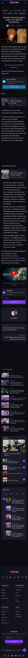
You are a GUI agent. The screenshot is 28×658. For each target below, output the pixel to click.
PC (11, 10)
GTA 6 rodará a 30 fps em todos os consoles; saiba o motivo (18, 510)
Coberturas (4, 617)
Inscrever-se (14, 302)
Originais (3, 592)
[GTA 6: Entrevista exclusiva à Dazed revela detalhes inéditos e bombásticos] (8, 516)
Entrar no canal (14, 86)
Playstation (17, 10)
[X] (8, 655)
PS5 (4, 13)
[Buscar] (25, 2)
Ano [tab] (22, 493)
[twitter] (2, 577)
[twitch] (22, 577)
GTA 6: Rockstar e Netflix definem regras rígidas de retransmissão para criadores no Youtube (18, 527)
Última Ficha (9, 650)
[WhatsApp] (4, 655)
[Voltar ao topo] (24, 650)
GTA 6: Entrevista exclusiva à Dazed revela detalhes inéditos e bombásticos (18, 518)
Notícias (3, 595)
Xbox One (22, 13)
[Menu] (2, 2)
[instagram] (6, 577)
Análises (3, 590)
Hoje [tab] (5, 493)
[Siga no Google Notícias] (19, 655)
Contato (18, 611)
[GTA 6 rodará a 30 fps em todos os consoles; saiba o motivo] (8, 508)
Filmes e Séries (5, 623)
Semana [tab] (11, 493)
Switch (10, 13)
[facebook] (18, 577)
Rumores (3, 620)
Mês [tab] (17, 493)
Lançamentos (4, 598)
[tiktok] (14, 577)
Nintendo (5, 10)
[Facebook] (12, 655)
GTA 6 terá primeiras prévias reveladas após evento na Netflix (18, 535)
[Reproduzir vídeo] (14, 273)
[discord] (26, 577)
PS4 (24, 10)
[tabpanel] (14, 517)
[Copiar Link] (23, 655)
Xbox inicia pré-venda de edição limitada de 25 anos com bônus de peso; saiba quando (18, 502)
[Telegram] (15, 655)
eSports (3, 614)
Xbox (15, 13)
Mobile (17, 601)
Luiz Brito (12, 25)
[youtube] (10, 577)
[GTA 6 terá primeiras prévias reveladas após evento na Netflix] (8, 533)
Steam (16, 258)
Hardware (3, 611)
